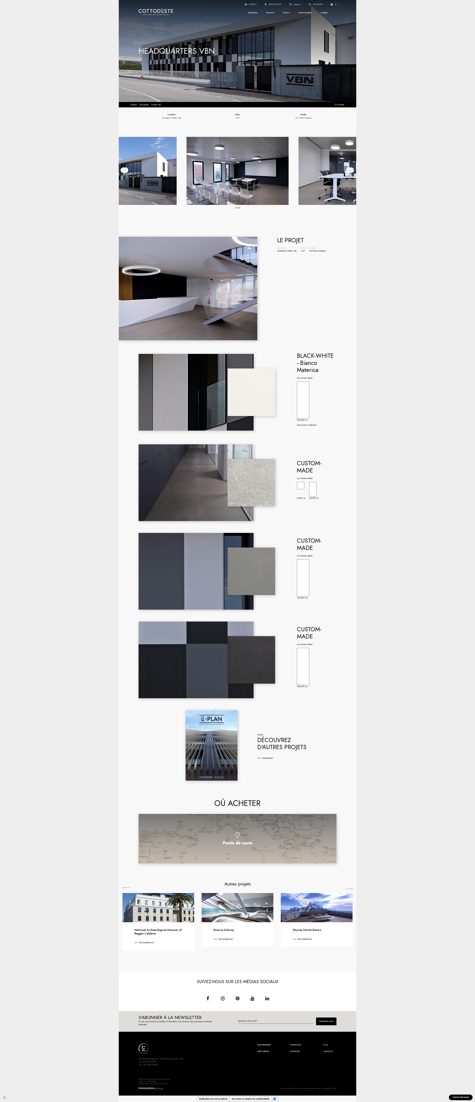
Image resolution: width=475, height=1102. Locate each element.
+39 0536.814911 (149, 1061)
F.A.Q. (325, 1045)
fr (335, 4)
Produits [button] (270, 13)
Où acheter (339, 104)
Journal (324, 13)
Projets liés (156, 104)
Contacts (253, 4)
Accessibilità (326, 1088)
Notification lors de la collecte (213, 1099)
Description (144, 104)
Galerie (134, 104)
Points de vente (274, 4)
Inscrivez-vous (326, 1021)
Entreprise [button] (252, 13)
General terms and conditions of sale (308, 1088)
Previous (126, 888)
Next (349, 888)
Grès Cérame (263, 1051)
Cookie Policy (291, 1088)
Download (295, 1045)
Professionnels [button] (305, 13)
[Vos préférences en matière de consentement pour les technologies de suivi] (4, 1097)
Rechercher (318, 4)
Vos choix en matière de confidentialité (250, 1099)
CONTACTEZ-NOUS (461, 1097)
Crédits (334, 1088)
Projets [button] (286, 13)
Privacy (282, 1088)
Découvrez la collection (307, 425)
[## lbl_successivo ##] (350, 170)
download (267, 758)
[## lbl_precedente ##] (124, 170)
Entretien (295, 1051)
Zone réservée (264, 1045)
